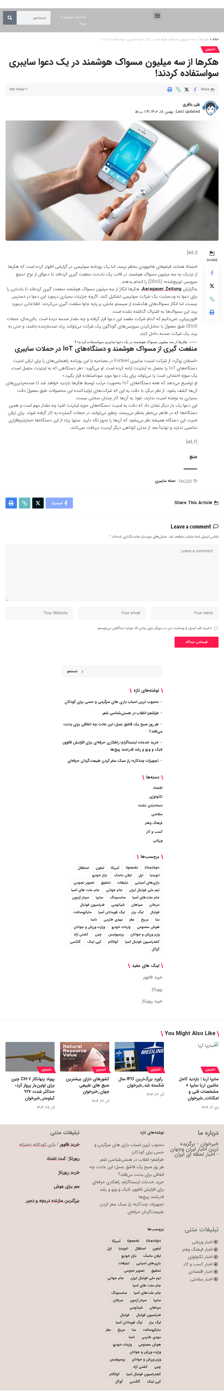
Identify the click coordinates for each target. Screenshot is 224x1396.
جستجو (72, 671)
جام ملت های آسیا (85, 890)
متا (157, 920)
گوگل (156, 949)
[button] (157, 15)
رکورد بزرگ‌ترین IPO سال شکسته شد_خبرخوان (141, 1082)
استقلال (83, 868)
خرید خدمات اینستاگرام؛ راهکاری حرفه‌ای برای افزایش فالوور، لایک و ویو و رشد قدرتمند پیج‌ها (128, 1189)
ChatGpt (152, 868)
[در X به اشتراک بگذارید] (186, 89)
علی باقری (191, 104)
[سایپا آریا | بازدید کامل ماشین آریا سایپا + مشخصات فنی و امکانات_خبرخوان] (194, 1057)
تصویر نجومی (83, 883)
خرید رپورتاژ (152, 1001)
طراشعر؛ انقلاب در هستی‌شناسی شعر (130, 713)
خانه (216, 39)
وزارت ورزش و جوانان (89, 927)
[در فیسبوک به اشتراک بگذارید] (195, 89)
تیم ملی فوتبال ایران (144, 890)
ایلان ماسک (123, 875)
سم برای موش (66, 1186)
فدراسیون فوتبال (92, 905)
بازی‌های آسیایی (147, 883)
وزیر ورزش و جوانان (145, 934)
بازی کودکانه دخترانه (37, 1144)
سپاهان (137, 905)
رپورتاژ (157, 989)
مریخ (145, 920)
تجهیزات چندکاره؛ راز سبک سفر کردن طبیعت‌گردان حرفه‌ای (113, 761)
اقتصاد (158, 788)
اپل (140, 875)
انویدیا (155, 875)
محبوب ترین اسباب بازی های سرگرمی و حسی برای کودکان (111, 702)
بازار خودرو (99, 875)
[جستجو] (10, 18)
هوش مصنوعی (148, 927)
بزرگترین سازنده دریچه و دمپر (52, 1200)
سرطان (154, 905)
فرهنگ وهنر (154, 823)
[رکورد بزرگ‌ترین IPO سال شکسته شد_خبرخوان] (139, 1057)
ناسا (94, 920)
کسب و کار (154, 832)
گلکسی (75, 942)
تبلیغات (122, 883)
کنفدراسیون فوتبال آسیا (142, 942)
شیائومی (118, 905)
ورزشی (158, 840)
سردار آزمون (80, 897)
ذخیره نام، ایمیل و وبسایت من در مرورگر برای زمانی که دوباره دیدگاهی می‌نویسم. (154, 628)
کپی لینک (94, 942)
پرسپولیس (116, 934)
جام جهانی (114, 890)
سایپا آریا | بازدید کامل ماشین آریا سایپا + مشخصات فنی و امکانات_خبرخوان (199, 1089)
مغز (131, 920)
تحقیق (106, 883)
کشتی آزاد (81, 934)
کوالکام (113, 942)
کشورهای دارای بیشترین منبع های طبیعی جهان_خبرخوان (87, 1085)
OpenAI (132, 868)
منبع (193, 456)
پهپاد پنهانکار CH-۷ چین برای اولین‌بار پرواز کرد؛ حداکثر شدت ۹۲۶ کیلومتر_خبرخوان (33, 1089)
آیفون (100, 868)
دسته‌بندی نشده (150, 805)
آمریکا (115, 868)
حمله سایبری (165, 481)
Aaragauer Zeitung (161, 289)
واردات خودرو (120, 927)
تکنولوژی (210, 49)
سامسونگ (118, 897)
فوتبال (155, 912)
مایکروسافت (82, 912)
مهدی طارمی (113, 920)
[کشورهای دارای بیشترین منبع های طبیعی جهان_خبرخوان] (84, 1057)
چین (98, 934)
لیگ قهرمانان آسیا (111, 912)
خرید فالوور (153, 977)
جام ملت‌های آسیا (146, 897)
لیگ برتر (137, 912)
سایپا (99, 897)
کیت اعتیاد (56, 1158)
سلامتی (157, 814)
